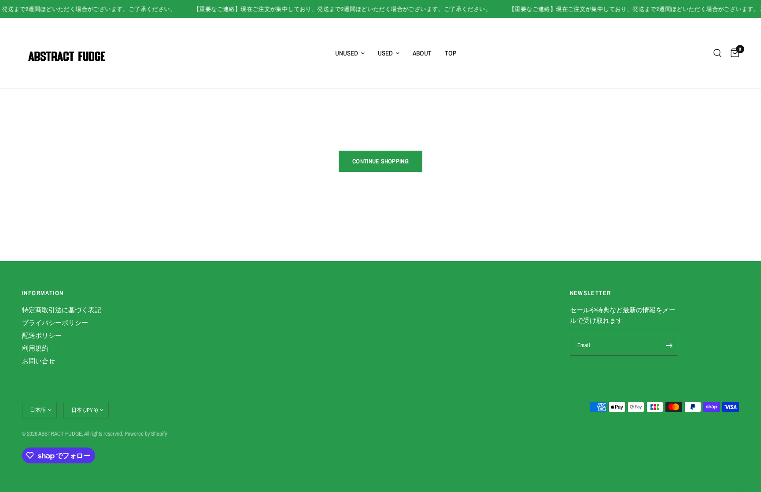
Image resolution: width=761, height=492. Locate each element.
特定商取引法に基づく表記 (61, 309)
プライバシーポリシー (55, 322)
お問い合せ (38, 361)
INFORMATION (42, 293)
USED (385, 53)
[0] (732, 53)
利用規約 (35, 348)
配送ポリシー (42, 335)
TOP (450, 53)
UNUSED (346, 53)
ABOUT (422, 53)
